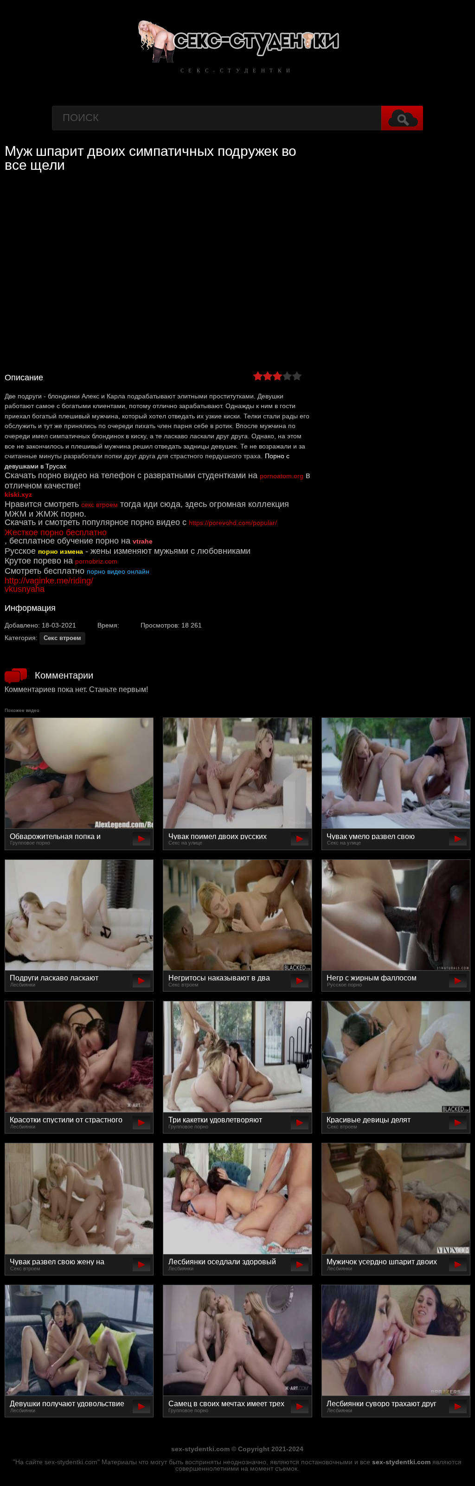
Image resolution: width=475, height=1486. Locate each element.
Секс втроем (62, 637)
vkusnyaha (25, 589)
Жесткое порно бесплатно (56, 532)
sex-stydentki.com (401, 1462)
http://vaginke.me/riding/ (49, 580)
